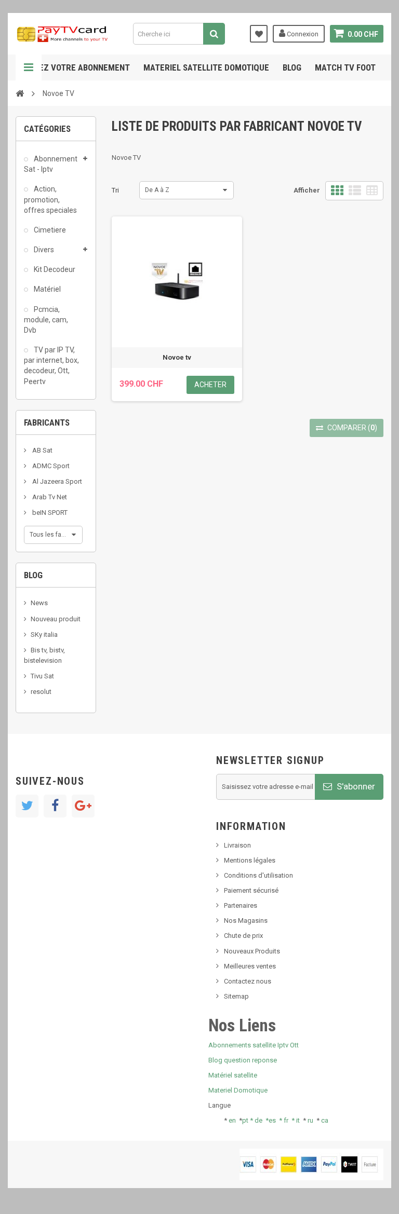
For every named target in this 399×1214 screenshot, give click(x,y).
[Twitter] (27, 806)
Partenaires (240, 905)
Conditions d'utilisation (258, 875)
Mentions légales (249, 860)
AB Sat (41, 450)
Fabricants (47, 422)
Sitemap (236, 996)
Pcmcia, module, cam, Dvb (46, 319)
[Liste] (355, 191)
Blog (292, 67)
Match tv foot (345, 67)
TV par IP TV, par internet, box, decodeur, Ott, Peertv (51, 365)
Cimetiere (49, 230)
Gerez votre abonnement (77, 67)
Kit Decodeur (53, 269)
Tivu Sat (42, 676)
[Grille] (337, 191)
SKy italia (44, 634)
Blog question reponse (242, 1060)
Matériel (46, 289)
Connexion (301, 34)
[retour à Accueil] (20, 93)
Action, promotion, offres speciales (50, 199)
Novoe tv (177, 357)
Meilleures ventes (250, 966)
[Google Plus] (83, 806)
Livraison (237, 845)
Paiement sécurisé (251, 890)
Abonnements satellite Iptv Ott (253, 1045)
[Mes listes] (259, 34)
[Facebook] (55, 806)
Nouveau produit (56, 619)
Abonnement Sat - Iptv (50, 164)
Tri (115, 190)
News (39, 603)
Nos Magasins (246, 920)
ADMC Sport (50, 466)
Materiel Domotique (238, 1090)
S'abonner (355, 786)
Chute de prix (243, 935)
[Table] (372, 191)
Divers (43, 249)
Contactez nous (247, 981)
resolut (41, 691)
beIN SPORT (49, 512)
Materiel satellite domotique (206, 67)
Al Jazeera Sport (56, 481)
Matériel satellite (232, 1075)
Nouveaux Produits (252, 951)
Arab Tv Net (49, 497)
